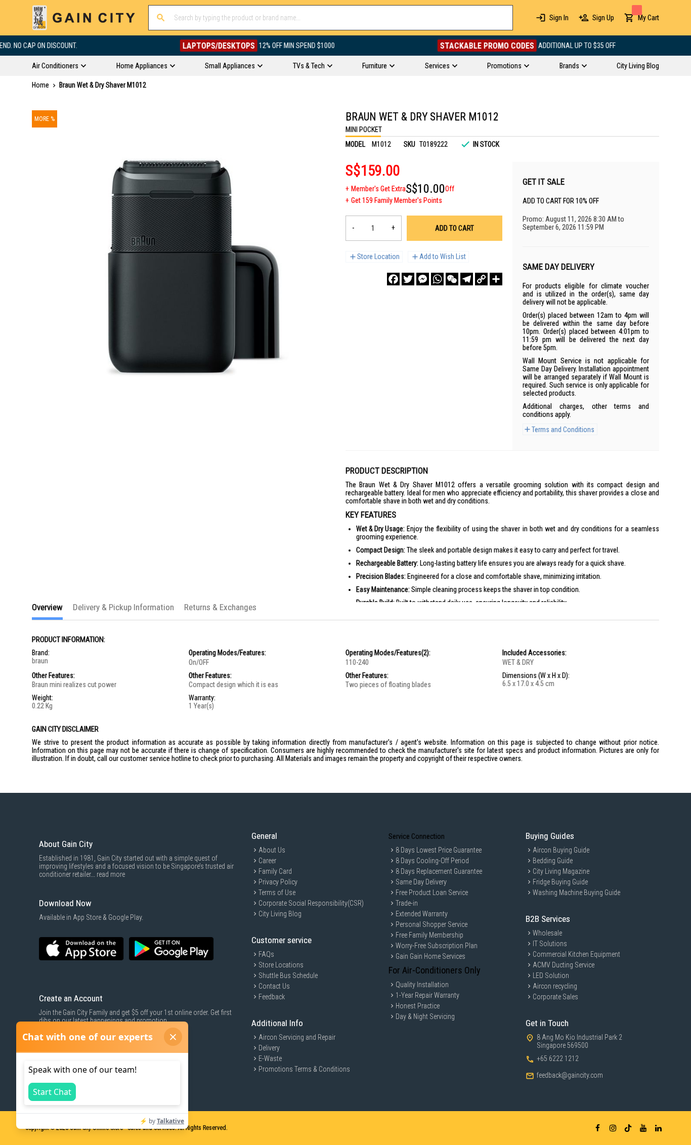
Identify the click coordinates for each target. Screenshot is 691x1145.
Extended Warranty (422, 914)
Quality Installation (422, 985)
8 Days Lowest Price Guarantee (439, 850)
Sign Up (603, 18)
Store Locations (281, 965)
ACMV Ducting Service (563, 965)
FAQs (266, 954)
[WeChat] (452, 279)
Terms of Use (276, 892)
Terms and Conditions (563, 430)
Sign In (559, 18)
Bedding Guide (553, 861)
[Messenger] (422, 279)
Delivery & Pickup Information (123, 607)
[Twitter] (408, 279)
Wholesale (547, 933)
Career (267, 861)
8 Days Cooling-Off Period (432, 861)
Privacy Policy (277, 882)
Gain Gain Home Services (430, 956)
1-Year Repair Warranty (427, 995)
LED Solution (551, 975)
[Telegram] (466, 279)
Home (40, 85)
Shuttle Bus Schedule (288, 975)
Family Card (275, 871)
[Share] (496, 279)
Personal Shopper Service (431, 924)
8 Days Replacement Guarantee (439, 871)
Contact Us (274, 986)
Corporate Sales (555, 997)
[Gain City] (84, 17)
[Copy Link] (481, 279)
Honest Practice (418, 1006)
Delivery (269, 1048)
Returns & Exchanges (220, 607)
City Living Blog (279, 914)
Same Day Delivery (421, 882)
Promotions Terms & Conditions (304, 1069)
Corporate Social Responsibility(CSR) (311, 903)
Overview (47, 607)
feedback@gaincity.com (570, 1075)
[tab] (47, 611)
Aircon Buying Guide (561, 850)
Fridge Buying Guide (560, 882)
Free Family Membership (429, 935)
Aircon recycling (555, 986)
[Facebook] (393, 279)
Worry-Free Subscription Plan (437, 946)
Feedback (271, 997)
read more (111, 874)
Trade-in (407, 903)
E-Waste (270, 1058)
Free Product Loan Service (432, 892)
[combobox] (330, 17)
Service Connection (416, 836)
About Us (271, 850)
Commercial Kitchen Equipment (576, 954)
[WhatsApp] (437, 279)
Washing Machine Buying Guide (576, 892)
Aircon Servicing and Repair (296, 1037)
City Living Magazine (561, 871)
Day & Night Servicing (425, 1016)
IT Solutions (550, 944)
